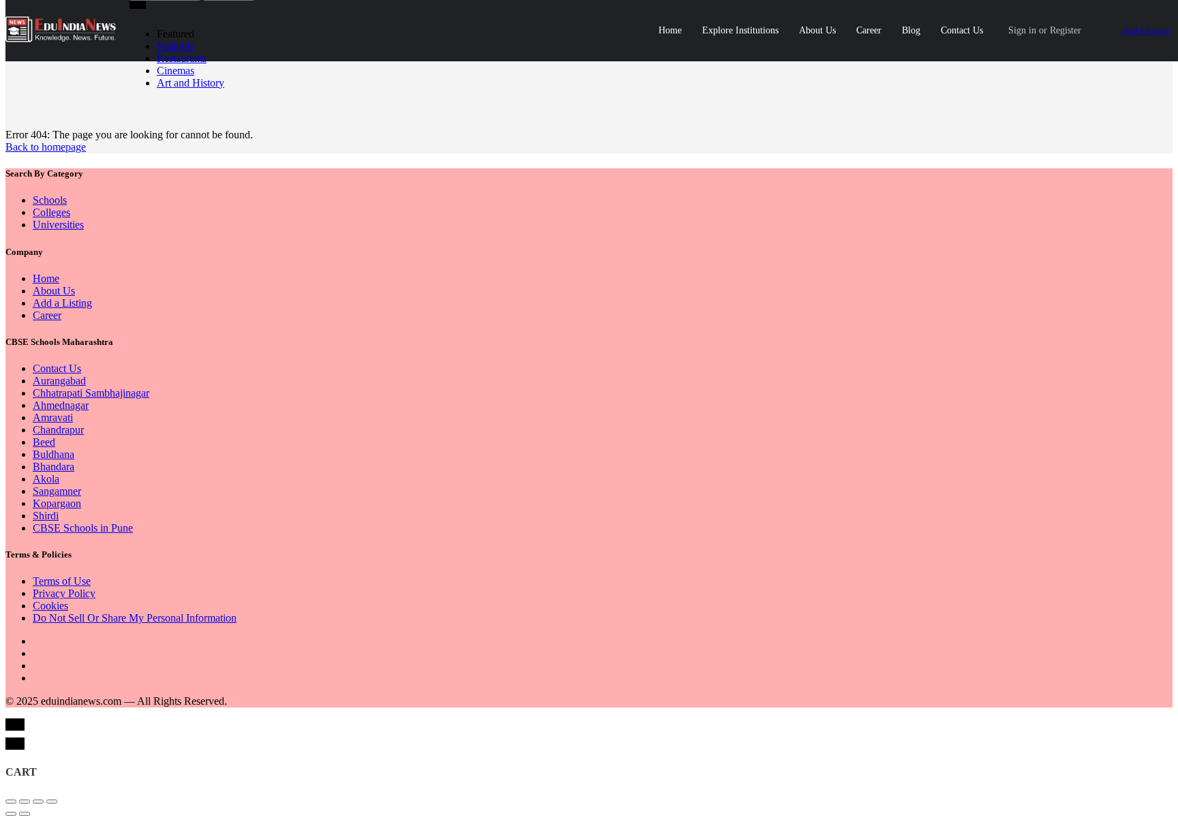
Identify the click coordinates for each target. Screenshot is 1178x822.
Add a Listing (62, 303)
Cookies (50, 605)
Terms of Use (62, 581)
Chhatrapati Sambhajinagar (91, 393)
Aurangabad (59, 380)
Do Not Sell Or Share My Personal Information (135, 618)
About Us (817, 30)
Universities (58, 224)
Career (868, 30)
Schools (50, 200)
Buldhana (53, 454)
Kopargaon (57, 503)
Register (1065, 30)
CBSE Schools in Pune (83, 528)
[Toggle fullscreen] (38, 802)
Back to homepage (45, 147)
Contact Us (962, 30)
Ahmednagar (61, 405)
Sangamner (57, 491)
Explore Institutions (740, 30)
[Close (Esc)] (10, 802)
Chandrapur (58, 430)
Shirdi (46, 515)
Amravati (53, 417)
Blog (911, 30)
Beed (44, 442)
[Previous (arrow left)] (10, 814)
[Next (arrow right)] (24, 814)
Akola (46, 479)
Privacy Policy (64, 593)
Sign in (1022, 30)
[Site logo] (62, 38)
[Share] (24, 802)
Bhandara (53, 466)
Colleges (51, 212)
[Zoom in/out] (51, 802)
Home (670, 30)
